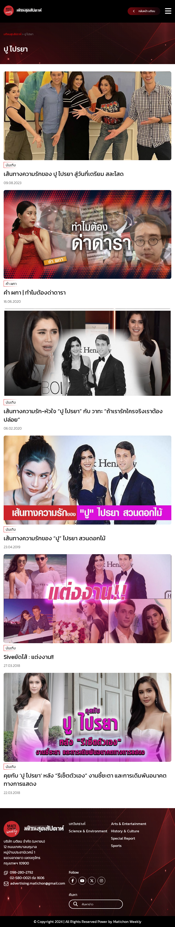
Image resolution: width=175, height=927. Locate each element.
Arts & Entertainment (128, 823)
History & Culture (125, 831)
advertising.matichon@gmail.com (37, 883)
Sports (116, 845)
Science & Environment (88, 831)
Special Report (123, 838)
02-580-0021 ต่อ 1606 (27, 877)
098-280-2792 (21, 872)
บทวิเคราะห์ (77, 823)
